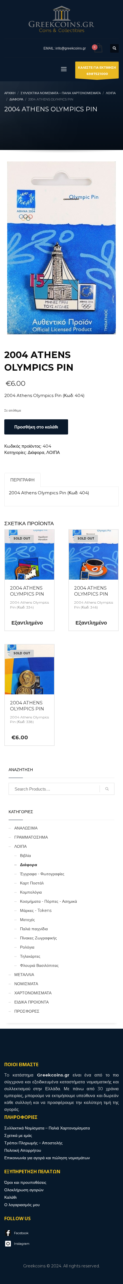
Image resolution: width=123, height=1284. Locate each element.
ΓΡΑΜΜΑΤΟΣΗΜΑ (31, 837)
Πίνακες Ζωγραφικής (38, 938)
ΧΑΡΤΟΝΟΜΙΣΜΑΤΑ (32, 992)
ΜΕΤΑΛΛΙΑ (24, 974)
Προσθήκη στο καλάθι (36, 426)
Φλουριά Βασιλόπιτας (39, 965)
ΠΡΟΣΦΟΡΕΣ (26, 1011)
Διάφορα (36, 452)
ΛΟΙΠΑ (53, 452)
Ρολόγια (27, 947)
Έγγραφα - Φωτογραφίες (42, 873)
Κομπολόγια (31, 892)
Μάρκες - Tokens (35, 910)
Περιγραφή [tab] (22, 480)
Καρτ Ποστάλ (32, 883)
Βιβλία (25, 855)
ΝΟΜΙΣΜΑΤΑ (26, 983)
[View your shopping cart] (98, 48)
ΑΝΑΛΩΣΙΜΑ (25, 828)
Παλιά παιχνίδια (34, 928)
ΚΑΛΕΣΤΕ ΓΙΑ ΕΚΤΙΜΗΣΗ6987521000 (97, 71)
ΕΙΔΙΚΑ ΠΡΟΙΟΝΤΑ (31, 1002)
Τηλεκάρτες (30, 956)
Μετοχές (27, 919)
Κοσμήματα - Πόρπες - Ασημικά (48, 901)
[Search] (107, 789)
